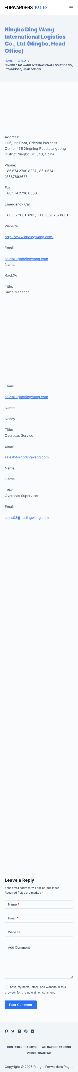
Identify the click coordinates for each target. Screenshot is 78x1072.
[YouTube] (32, 1031)
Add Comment (19, 947)
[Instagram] (19, 1031)
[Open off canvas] (71, 8)
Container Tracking (22, 1047)
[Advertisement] (39, 112)
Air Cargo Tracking (56, 1047)
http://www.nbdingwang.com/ (29, 237)
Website (14, 932)
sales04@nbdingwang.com (27, 457)
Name (13, 904)
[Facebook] (6, 1031)
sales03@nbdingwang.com (27, 517)
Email (13, 918)
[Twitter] (13, 1031)
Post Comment (20, 1005)
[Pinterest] (26, 1031)
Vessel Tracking (39, 1053)
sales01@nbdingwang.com (26, 259)
